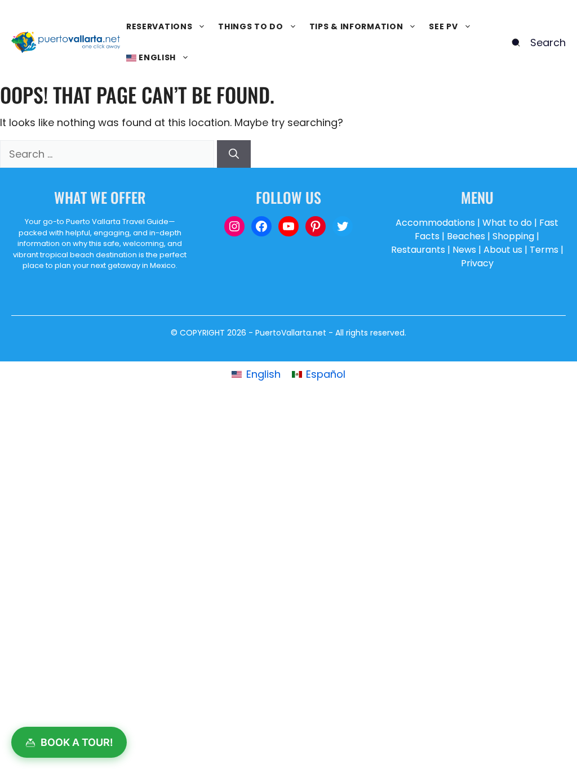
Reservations (159, 26)
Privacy (477, 263)
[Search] (234, 154)
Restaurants (418, 249)
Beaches (466, 236)
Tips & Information (356, 26)
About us (502, 249)
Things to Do (250, 26)
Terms (544, 249)
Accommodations (435, 222)
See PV (443, 26)
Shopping (513, 236)
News (464, 249)
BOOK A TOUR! (77, 742)
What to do (507, 222)
